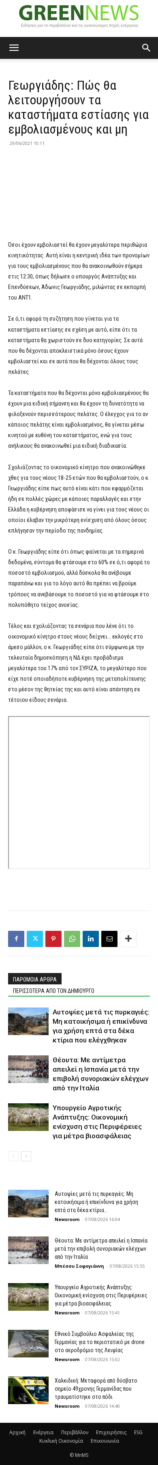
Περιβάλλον (74, 1432)
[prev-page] (13, 1156)
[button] (14, 48)
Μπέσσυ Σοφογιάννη (79, 1266)
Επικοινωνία (105, 1440)
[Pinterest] (53, 939)
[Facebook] (16, 939)
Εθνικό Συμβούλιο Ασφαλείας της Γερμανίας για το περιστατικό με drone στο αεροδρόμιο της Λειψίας (100, 1342)
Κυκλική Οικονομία (61, 1440)
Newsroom (67, 1219)
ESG (138, 1432)
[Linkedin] (91, 939)
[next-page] (26, 1156)
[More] (128, 939)
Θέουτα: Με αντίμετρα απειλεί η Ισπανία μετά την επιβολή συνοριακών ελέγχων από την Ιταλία (101, 1248)
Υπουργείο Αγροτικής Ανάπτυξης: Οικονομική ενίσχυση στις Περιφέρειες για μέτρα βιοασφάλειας (101, 1295)
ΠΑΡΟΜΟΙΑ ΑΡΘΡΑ (35, 979)
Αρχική (17, 1432)
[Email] (109, 939)
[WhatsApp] (72, 939)
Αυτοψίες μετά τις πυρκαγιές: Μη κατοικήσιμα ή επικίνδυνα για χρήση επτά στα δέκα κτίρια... (96, 1202)
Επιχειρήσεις (111, 1432)
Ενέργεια (43, 1432)
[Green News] (79, 18)
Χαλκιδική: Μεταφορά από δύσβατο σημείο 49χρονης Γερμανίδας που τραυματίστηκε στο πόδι (96, 1388)
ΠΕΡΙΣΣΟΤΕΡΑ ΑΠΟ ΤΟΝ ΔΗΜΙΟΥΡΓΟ (53, 991)
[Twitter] (35, 939)
